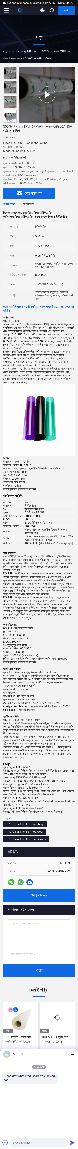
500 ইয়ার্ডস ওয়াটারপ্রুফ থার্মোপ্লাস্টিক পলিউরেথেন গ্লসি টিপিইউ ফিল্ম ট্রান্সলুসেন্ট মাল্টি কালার (19, 1039)
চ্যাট (66, 10)
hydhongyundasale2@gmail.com (27, 2)
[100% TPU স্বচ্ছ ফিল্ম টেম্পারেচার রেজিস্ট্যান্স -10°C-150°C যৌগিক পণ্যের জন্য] (57, 1017)
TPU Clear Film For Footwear (24, 831)
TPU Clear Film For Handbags (25, 824)
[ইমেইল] (29, 882)
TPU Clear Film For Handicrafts (26, 839)
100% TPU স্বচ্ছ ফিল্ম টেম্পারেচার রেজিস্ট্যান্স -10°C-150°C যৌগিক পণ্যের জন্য (54, 1039)
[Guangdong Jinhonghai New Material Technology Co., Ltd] (20, 10)
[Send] (72, 1142)
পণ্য (14, 51)
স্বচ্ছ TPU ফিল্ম (28, 51)
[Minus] (72, 1054)
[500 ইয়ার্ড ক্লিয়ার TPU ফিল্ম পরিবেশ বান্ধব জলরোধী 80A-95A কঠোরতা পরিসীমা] (47, 94)
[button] (11, 121)
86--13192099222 (63, 2)
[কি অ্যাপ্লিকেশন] (20, 882)
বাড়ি (5, 51)
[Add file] (5, 1142)
